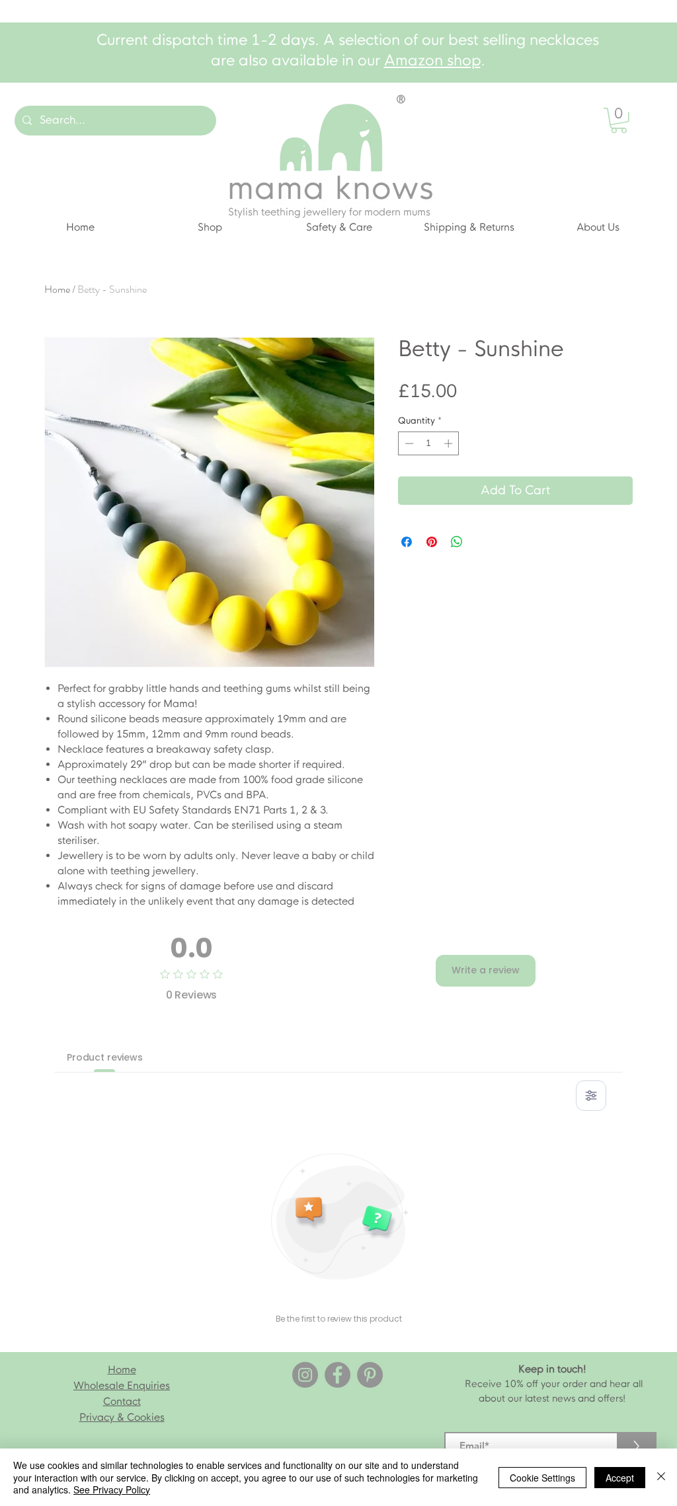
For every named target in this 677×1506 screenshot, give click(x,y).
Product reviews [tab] (105, 1057)
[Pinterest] (370, 1375)
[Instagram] (305, 1375)
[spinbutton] (429, 443)
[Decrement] (408, 443)
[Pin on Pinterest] (432, 542)
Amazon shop (432, 61)
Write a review (486, 970)
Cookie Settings (542, 1477)
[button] (619, 120)
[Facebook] (337, 1375)
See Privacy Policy (111, 1489)
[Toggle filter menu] (591, 1095)
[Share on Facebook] (407, 542)
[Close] (661, 1477)
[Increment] (450, 443)
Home (57, 289)
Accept (620, 1477)
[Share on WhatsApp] (457, 542)
